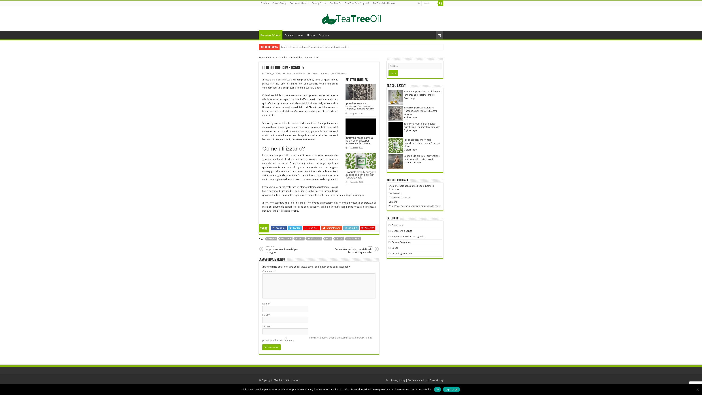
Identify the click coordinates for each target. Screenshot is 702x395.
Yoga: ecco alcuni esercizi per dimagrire (282, 249)
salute (339, 239)
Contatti (265, 3)
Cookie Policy (279, 3)
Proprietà (324, 35)
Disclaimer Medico (299, 3)
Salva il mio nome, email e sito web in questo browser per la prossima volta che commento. (317, 339)
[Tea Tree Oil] (351, 18)
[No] (697, 389)
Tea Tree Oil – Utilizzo (384, 3)
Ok (437, 389)
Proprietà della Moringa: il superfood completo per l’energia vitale (360, 174)
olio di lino (314, 239)
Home (300, 35)
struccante (353, 239)
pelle (328, 239)
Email (266, 315)
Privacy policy (398, 380)
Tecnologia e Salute (402, 253)
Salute (395, 248)
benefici (271, 239)
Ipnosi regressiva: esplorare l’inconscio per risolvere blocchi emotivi (360, 106)
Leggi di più (451, 389)
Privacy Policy (319, 3)
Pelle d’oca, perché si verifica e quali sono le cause (414, 206)
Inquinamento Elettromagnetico (408, 236)
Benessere (397, 225)
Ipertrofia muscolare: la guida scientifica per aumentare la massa (312, 47)
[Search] (440, 3)
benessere (286, 239)
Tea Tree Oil (335, 3)
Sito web (266, 326)
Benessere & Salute (271, 35)
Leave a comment (320, 73)
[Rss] (418, 3)
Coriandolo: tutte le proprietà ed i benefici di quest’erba (353, 249)
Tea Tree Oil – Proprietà (357, 3)
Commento (269, 271)
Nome (266, 303)
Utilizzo (311, 35)
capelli (299, 239)
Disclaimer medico (417, 380)
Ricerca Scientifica (401, 242)
